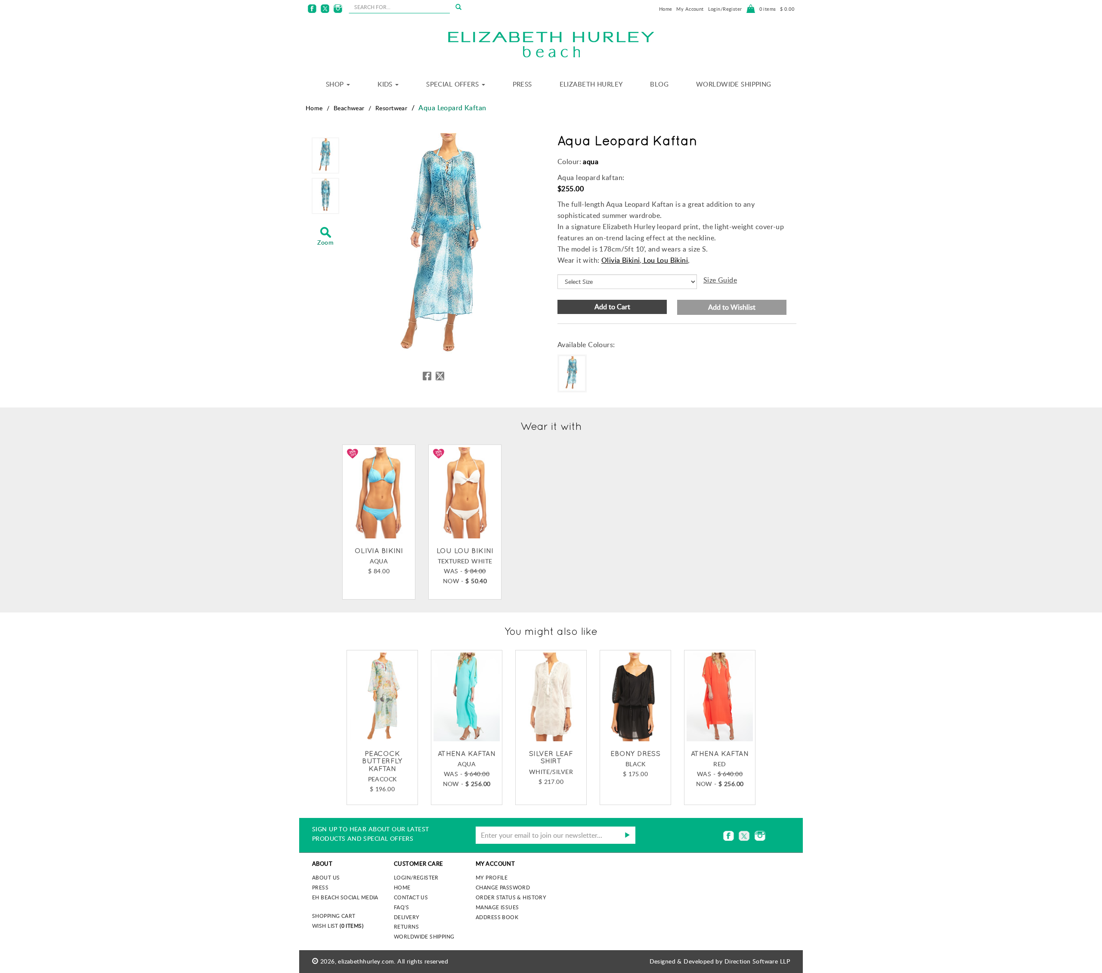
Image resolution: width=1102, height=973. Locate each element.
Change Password (503, 887)
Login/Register (725, 9)
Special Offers (453, 84)
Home (665, 9)
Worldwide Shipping (733, 84)
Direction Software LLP (757, 961)
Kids (386, 84)
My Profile (492, 877)
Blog (659, 84)
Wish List (337, 925)
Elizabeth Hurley (591, 84)
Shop (336, 84)
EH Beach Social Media (345, 897)
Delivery (406, 917)
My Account (689, 9)
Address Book (497, 917)
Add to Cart (612, 306)
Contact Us (411, 897)
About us (326, 877)
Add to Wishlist (731, 307)
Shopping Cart (333, 915)
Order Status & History (511, 897)
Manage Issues (497, 907)
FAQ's (401, 907)
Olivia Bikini (620, 260)
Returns (406, 926)
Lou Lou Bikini (665, 260)
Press (522, 84)
